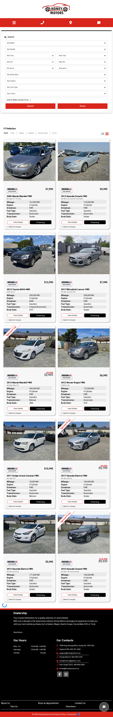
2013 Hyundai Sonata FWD (74, 196)
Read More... (18, 632)
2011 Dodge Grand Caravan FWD (23, 476)
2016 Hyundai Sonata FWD (74, 569)
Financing (41, 222)
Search (30, 106)
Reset (82, 106)
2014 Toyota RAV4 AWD (18, 289)
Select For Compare (15, 227)
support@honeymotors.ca (69, 653)
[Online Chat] (104, 707)
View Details (18, 222)
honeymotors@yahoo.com (70, 661)
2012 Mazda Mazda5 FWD (19, 382)
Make (21, 133)
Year (12, 133)
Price (54, 133)
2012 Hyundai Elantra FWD (20, 569)
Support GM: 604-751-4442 (70, 649)
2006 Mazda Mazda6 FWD (19, 196)
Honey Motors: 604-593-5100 (70, 657)
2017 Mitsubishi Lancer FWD (75, 289)
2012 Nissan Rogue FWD (73, 382)
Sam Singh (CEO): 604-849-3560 (71, 665)
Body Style (43, 133)
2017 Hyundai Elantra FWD (74, 476)
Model (31, 133)
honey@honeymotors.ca (69, 668)
